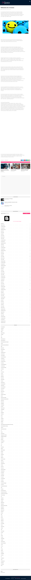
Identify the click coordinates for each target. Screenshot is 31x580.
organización (3, 463)
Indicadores (2, 433)
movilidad (2, 454)
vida (1, 559)
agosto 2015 (15, 298)
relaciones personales (4, 505)
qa (1, 496)
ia (1, 430)
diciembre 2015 (15, 297)
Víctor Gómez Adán (3, 9)
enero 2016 (15, 295)
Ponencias (2, 472)
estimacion (2, 400)
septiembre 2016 (15, 289)
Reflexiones (6, 160)
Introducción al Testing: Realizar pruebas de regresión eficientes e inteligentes (5, 170)
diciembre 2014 (15, 309)
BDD (1, 346)
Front (1, 415)
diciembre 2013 (15, 316)
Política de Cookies (23, 578)
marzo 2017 (15, 283)
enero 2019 (15, 259)
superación (2, 526)
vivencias (2, 562)
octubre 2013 (15, 319)
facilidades (2, 409)
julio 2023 (15, 223)
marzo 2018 (15, 271)
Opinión (2, 460)
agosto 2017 (15, 280)
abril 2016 (15, 292)
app (1, 337)
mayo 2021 (15, 232)
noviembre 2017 (15, 277)
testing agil (2, 538)
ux (1, 556)
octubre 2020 (15, 241)
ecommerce (2, 388)
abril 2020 (15, 244)
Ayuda (2, 343)
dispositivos (2, 385)
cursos (2, 373)
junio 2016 (15, 291)
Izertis (1, 571)
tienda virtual (3, 541)
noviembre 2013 (15, 318)
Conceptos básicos (3, 364)
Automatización (3, 340)
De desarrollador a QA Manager (9, 198)
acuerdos (2, 328)
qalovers (2, 499)
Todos (2, 544)
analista (2, 334)
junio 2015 (15, 301)
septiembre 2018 (15, 265)
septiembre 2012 (15, 321)
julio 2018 (15, 268)
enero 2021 (15, 238)
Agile (1, 331)
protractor (2, 481)
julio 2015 (15, 300)
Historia (2, 427)
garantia (2, 418)
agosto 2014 (15, 312)
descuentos (2, 379)
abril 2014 (15, 313)
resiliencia (2, 508)
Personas (2, 160)
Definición (2, 376)
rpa (1, 514)
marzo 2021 (15, 235)
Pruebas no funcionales (4, 493)
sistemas (2, 520)
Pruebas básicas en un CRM (8, 205)
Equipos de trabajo (3, 397)
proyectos (2, 484)
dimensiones (3, 382)
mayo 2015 (15, 303)
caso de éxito (3, 355)
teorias (2, 532)
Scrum (2, 517)
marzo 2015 (15, 306)
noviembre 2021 (15, 226)
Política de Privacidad (17, 578)
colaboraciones (3, 361)
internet (2, 439)
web (1, 565)
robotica (2, 511)
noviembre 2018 (15, 262)
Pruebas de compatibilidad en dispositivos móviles (11, 202)
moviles (2, 451)
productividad (3, 478)
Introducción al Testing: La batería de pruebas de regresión (15, 170)
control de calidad (3, 367)
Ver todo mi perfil (3, 572)
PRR (1, 487)
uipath (2, 550)
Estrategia (2, 403)
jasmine (2, 442)
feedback (2, 412)
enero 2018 (15, 274)
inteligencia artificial (3, 436)
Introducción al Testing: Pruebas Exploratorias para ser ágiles (25, 170)
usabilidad (2, 553)
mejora (2, 448)
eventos (2, 406)
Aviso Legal (12, 578)
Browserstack (3, 349)
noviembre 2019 (15, 247)
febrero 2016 (15, 294)
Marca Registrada (7, 578)
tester (2, 535)
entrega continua (3, 394)
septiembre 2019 (15, 250)
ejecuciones (2, 391)
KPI (1, 445)
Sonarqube (2, 523)
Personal (2, 466)
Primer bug (2, 475)
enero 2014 (15, 315)
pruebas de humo (3, 490)
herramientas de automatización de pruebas (7, 424)
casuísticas (2, 358)
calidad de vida (3, 352)
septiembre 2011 (15, 322)
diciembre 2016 (15, 286)
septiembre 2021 (15, 229)
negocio (2, 457)
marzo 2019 (15, 256)
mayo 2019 (15, 253)
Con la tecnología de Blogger (17, 221)
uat (1, 547)
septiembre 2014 (15, 310)
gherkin (2, 421)
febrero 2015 (15, 307)
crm (1, 370)
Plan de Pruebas (3, 469)
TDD (1, 529)
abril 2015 (15, 304)
